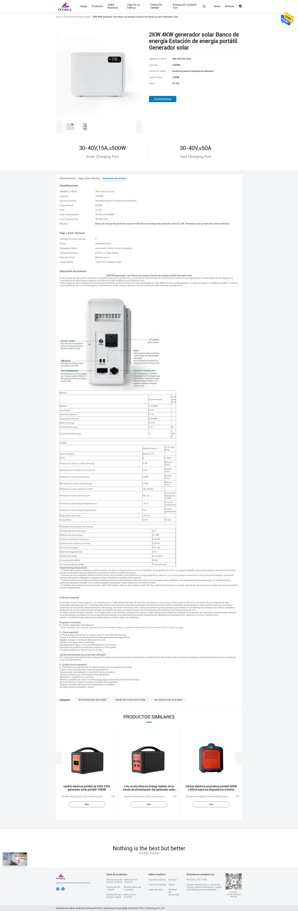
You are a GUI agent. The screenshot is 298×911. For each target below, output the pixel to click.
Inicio (58, 17)
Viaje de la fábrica (133, 6)
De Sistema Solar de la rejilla (92, 700)
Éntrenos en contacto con (185, 6)
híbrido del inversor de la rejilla (130, 700)
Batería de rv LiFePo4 (130, 895)
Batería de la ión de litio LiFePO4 (114, 880)
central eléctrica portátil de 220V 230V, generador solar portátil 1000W (87, 788)
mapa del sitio (155, 889)
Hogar (83, 6)
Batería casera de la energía (132, 888)
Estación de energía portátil (76, 17)
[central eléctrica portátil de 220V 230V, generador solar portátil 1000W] (87, 757)
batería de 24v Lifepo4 (113, 888)
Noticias (229, 6)
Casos (217, 6)
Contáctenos (162, 99)
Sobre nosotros (113, 6)
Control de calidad (156, 6)
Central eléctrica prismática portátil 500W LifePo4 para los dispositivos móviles (211, 788)
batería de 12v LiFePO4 (131, 880)
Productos (97, 6)
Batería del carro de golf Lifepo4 (114, 895)
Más (87, 804)
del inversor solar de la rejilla (168, 700)
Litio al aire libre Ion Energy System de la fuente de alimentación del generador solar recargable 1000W (149, 789)
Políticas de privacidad (174, 892)
